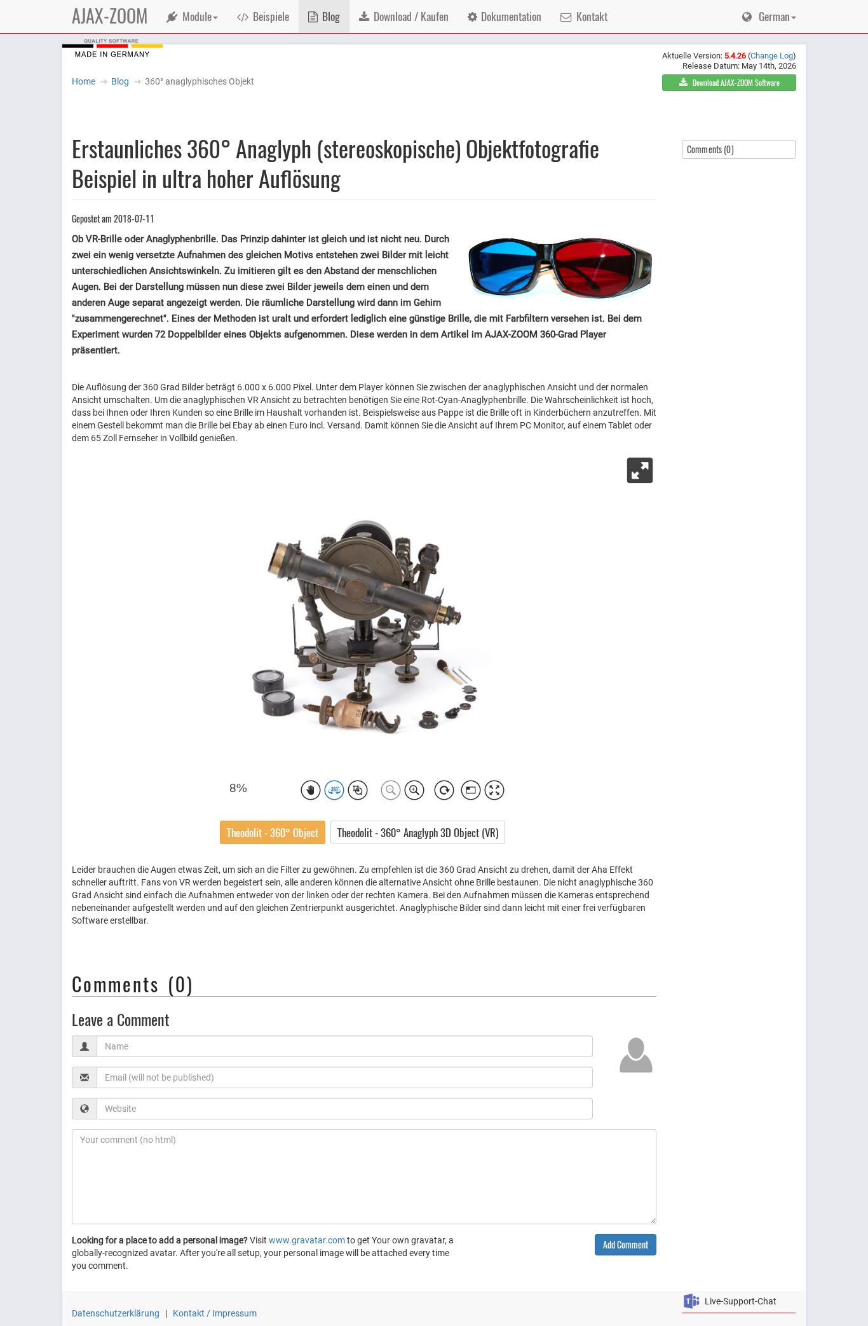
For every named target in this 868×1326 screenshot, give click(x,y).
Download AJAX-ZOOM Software (735, 82)
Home (83, 81)
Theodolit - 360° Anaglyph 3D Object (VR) (417, 832)
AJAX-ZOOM (109, 16)
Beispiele (271, 16)
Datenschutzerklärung (115, 1313)
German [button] (773, 16)
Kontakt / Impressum (215, 1313)
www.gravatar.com (307, 1240)
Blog (331, 16)
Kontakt (591, 16)
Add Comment (625, 1244)
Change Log (771, 55)
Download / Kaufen (411, 16)
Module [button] (197, 16)
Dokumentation (511, 16)
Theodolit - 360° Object (272, 832)
